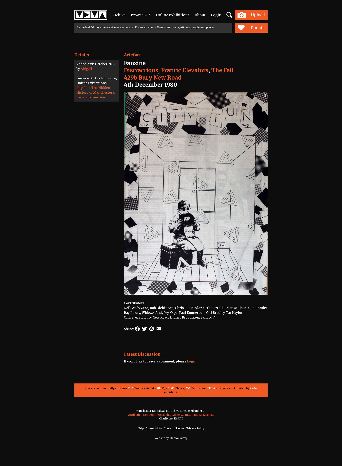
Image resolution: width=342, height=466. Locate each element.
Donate (258, 27)
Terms (180, 428)
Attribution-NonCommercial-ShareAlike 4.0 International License (170, 415)
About (200, 15)
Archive (118, 15)
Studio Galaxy (178, 438)
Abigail (86, 69)
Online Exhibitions (173, 15)
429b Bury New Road (152, 77)
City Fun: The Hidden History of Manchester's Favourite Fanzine (95, 92)
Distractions (141, 70)
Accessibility (154, 428)
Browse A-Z (141, 15)
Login (216, 15)
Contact (169, 428)
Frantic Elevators (184, 70)
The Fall (222, 70)
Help (141, 428)
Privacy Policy (195, 428)
